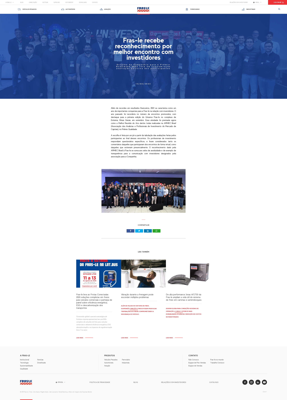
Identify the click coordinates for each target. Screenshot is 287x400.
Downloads (83, 2)
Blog (21, 2)
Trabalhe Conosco (217, 363)
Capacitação (33, 2)
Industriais (125, 363)
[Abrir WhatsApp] (281, 394)
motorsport (69, 2)
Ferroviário (126, 360)
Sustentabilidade (26, 366)
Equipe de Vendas (195, 366)
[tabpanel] (143, 192)
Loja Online (277, 2)
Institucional (24, 360)
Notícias (45, 2)
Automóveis (108, 363)
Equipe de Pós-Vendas (197, 363)
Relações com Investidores (239, 2)
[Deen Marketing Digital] (264, 391)
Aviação (107, 366)
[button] (10, 2)
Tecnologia (24, 363)
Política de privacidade (100, 382)
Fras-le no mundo (217, 360)
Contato (95, 2)
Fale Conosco (193, 360)
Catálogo (57, 2)
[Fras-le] (143, 9)
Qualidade (24, 369)
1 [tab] (143, 220)
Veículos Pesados (110, 360)
